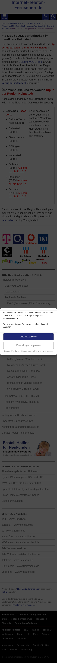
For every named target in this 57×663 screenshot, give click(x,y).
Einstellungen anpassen (28, 345)
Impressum (48, 351)
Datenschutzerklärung (31, 351)
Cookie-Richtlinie (11, 351)
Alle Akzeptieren (28, 336)
